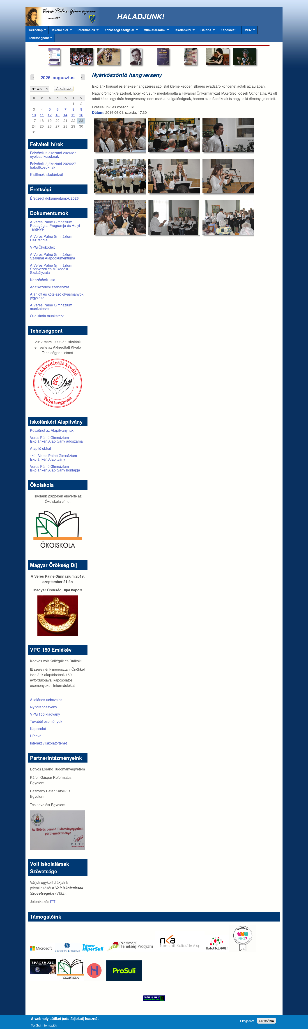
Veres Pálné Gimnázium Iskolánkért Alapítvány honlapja (55, 468)
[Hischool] (80, 979)
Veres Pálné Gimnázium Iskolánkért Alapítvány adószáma (56, 439)
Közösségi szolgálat (117, 31)
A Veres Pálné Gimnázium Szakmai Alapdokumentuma (52, 256)
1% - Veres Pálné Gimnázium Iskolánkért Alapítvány (53, 457)
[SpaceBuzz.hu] (43, 979)
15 (73, 114)
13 (57, 114)
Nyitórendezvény (43, 706)
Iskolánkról (181, 31)
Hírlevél (36, 735)
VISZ (246, 31)
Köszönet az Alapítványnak (52, 430)
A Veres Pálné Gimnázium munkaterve (51, 306)
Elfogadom (247, 1020)
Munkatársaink (152, 31)
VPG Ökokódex (42, 247)
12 (50, 114)
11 (42, 114)
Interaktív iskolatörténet (48, 743)
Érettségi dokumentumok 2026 (54, 198)
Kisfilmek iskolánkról (46, 174)
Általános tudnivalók (46, 699)
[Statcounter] (154, 998)
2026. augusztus (58, 77)
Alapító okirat (40, 448)
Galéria (204, 31)
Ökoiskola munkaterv (47, 315)
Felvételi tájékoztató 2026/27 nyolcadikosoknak (53, 154)
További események (46, 721)
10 (34, 114)
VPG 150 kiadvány (45, 714)
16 (81, 114)
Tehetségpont (37, 39)
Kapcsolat (228, 30)
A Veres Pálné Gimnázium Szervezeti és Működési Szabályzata (51, 269)
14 (65, 114)
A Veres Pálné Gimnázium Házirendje (51, 238)
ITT (52, 901)
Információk (84, 31)
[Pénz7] (242, 950)
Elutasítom (266, 1020)
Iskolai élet (58, 31)
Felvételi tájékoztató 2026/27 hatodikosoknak (53, 165)
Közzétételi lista (42, 279)
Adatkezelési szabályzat (49, 286)
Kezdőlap (34, 31)
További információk (44, 1025)
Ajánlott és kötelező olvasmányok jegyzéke (56, 296)
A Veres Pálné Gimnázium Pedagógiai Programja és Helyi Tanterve (55, 225)
